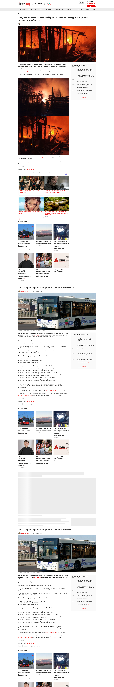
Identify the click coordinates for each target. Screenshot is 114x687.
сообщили (37, 335)
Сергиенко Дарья (25, 23)
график (20, 404)
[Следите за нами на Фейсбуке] (85, 3)
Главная (22, 9)
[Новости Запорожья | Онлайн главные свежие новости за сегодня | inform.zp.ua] (24, 4)
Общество (59, 9)
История (79, 9)
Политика (38, 9)
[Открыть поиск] (94, 9)
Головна (20, 13)
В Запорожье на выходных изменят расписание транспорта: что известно (25, 244)
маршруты (32, 404)
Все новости (83, 97)
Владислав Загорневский (27, 667)
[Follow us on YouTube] (91, 3)
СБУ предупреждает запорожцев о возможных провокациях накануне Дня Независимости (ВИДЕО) (25, 274)
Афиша (88, 9)
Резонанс (30, 13)
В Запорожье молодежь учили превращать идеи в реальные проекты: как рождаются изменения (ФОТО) (43, 273)
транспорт (38, 404)
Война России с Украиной (24, 172)
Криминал (69, 9)
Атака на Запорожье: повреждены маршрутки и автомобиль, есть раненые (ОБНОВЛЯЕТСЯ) (61, 245)
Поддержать (91, 6)
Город (30, 9)
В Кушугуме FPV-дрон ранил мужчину (60, 270)
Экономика (49, 9)
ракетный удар (47, 172)
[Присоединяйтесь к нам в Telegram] (89, 3)
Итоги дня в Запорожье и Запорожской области (43, 242)
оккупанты (40, 172)
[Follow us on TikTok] (92, 3)
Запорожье (33, 172)
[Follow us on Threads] (94, 3)
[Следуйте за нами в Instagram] (87, 3)
